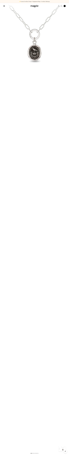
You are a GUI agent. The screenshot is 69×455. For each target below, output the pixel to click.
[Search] (61, 6)
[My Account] (58, 6)
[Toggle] (59, 449)
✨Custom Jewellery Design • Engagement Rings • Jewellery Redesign (34, 1)
